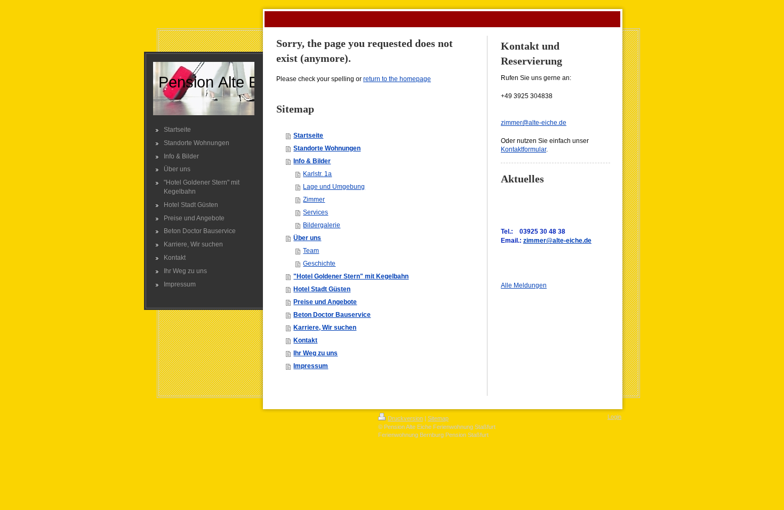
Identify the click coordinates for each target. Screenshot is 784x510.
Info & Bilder (312, 161)
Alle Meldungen (524, 285)
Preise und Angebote (325, 302)
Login (614, 416)
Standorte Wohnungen (327, 148)
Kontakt (305, 340)
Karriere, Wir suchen (324, 327)
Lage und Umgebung (334, 186)
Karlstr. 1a (317, 174)
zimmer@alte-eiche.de (533, 122)
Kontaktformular (523, 149)
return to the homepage (397, 79)
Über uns (307, 238)
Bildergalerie (321, 225)
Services (315, 212)
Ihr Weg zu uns (315, 353)
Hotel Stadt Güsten (321, 289)
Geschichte (319, 263)
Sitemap (438, 418)
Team (311, 250)
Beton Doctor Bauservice (332, 314)
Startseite (308, 135)
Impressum (310, 366)
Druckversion (405, 418)
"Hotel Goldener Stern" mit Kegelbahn (351, 276)
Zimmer (314, 199)
